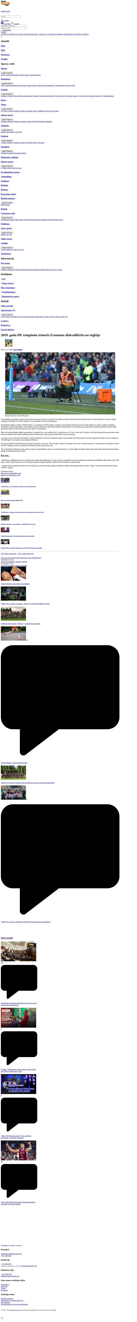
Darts (61, 220)
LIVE (3, 317)
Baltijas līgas (5, 132)
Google (16, 24)
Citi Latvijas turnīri (88, 96)
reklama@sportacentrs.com (10, 1276)
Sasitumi (9, 250)
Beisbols (56, 220)
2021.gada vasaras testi (8, 554)
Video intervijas (50, 317)
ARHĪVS (85, 34)
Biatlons (17, 121)
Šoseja (7, 205)
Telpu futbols (17, 96)
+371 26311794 (6, 1274)
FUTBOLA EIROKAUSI (10, 34)
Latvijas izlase (27, 96)
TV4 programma (24, 317)
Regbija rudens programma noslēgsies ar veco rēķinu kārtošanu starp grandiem (21, 548)
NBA (21, 34)
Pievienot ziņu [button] (5, 558)
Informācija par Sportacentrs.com (12, 1300)
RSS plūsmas (5, 1302)
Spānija (47, 96)
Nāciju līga (99, 96)
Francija (62, 96)
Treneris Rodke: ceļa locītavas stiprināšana (15, 584)
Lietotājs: (4, 26)
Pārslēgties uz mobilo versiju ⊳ (11, 1245)
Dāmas (34, 85)
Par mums (52, 270)
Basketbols (14, 317)
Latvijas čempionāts (11, 75)
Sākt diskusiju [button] (36, 558)
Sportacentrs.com (15, 1310)
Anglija (42, 96)
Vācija (57, 96)
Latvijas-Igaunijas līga (12, 85)
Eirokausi (23, 85)
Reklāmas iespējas (7, 1298)
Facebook (7, 24)
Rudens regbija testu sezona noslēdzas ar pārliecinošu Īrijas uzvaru (18, 524)
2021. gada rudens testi (25, 554)
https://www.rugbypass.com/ (10, 475)
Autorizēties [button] (5, 21)
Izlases (38, 75)
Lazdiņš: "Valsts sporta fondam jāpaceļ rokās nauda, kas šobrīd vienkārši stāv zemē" (18, 1070)
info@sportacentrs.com (29, 1266)
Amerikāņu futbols (46, 220)
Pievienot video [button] (26, 558)
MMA (3, 235)
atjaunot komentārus (7, 562)
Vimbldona (41, 111)
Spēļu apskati (60, 317)
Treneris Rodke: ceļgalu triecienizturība (14, 763)
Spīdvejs (15, 168)
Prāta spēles (19, 220)
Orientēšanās (5, 220)
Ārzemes (22, 111)
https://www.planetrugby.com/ (11, 473)
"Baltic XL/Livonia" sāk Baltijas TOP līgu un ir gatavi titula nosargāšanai (25, 922)
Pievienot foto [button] (15, 558)
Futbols (7, 317)
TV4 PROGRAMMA (54, 34)
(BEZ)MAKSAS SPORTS (72, 34)
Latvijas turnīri (70, 85)
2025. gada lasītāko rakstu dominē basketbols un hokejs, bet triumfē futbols (18, 1203)
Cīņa (7, 235)
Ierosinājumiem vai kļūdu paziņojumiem (14, 1304)
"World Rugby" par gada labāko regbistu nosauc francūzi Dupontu (18, 486)
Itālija (52, 96)
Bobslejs (11, 121)
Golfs (26, 220)
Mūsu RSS (45, 270)
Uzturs (3, 250)
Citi (10, 235)
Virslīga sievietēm (19, 143)
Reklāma (4, 270)
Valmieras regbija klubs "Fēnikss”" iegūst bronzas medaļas (20, 624)
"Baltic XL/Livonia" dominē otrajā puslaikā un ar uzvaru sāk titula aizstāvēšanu (28, 783)
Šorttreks (42, 121)
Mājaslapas (11, 270)
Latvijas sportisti (13, 111)
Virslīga (10, 96)
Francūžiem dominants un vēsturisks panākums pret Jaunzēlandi (17, 536)
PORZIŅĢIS (28, 34)
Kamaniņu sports (25, 121)
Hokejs (41, 317)
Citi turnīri (18, 132)
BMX (3, 205)
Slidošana (49, 121)
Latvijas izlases (24, 75)
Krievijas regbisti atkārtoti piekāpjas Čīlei (12, 500)
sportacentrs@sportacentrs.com (11, 1254)
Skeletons (4, 121)
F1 (2, 168)
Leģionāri (32, 75)
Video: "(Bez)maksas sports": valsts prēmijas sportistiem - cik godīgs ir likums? (16, 1137)
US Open (4, 111)
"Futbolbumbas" (108, 96)
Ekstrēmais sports (34, 220)
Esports (12, 220)
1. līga (80, 96)
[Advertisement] (19, 1222)
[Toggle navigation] (2, 36)
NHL (35, 34)
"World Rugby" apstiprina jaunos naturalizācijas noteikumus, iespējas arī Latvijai (22, 512)
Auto (19, 168)
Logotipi (59, 270)
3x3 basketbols (49, 85)
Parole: (3, 28)
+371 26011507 (6, 1256)
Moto (9, 168)
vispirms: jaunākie (21, 562)
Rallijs (5, 168)
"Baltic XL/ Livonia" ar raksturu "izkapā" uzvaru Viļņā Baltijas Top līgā (25, 604)
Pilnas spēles (34, 317)
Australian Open (31, 111)
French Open (49, 111)
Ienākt (4, 32)
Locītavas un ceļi (17, 250)
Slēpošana (35, 121)
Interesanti (7, 937)
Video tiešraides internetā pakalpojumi (28, 270)
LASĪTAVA (42, 34)
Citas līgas (68, 96)
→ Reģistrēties (6, 30)
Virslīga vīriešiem (7, 143)
